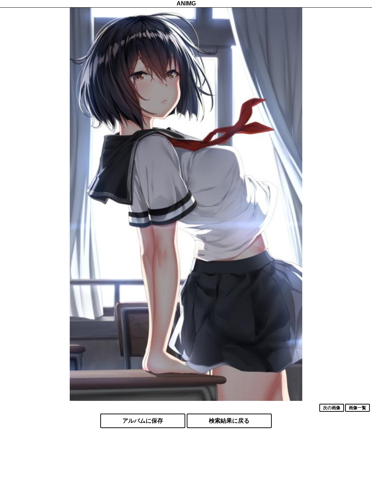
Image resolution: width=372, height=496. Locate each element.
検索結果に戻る (229, 421)
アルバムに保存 (142, 421)
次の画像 (331, 407)
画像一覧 (357, 407)
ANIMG (186, 3)
